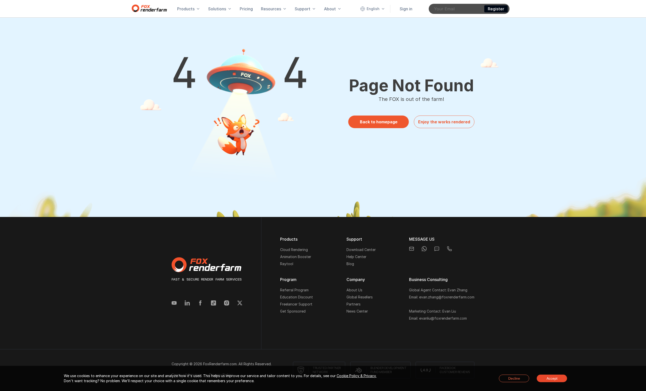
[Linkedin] (187, 303)
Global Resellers (359, 297)
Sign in (406, 8)
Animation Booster (295, 257)
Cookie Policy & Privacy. (356, 376)
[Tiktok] (213, 303)
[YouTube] (174, 303)
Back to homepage (378, 121)
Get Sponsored (293, 311)
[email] (411, 248)
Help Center (356, 257)
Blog (350, 264)
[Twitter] (239, 303)
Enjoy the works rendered (444, 121)
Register (496, 8)
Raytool (286, 264)
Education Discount (296, 297)
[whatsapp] (424, 248)
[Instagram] (226, 303)
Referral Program (294, 290)
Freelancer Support (296, 304)
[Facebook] (200, 303)
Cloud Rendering (294, 249)
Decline (514, 378)
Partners (353, 304)
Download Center (361, 249)
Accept (552, 378)
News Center (357, 311)
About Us (354, 290)
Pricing (246, 8)
